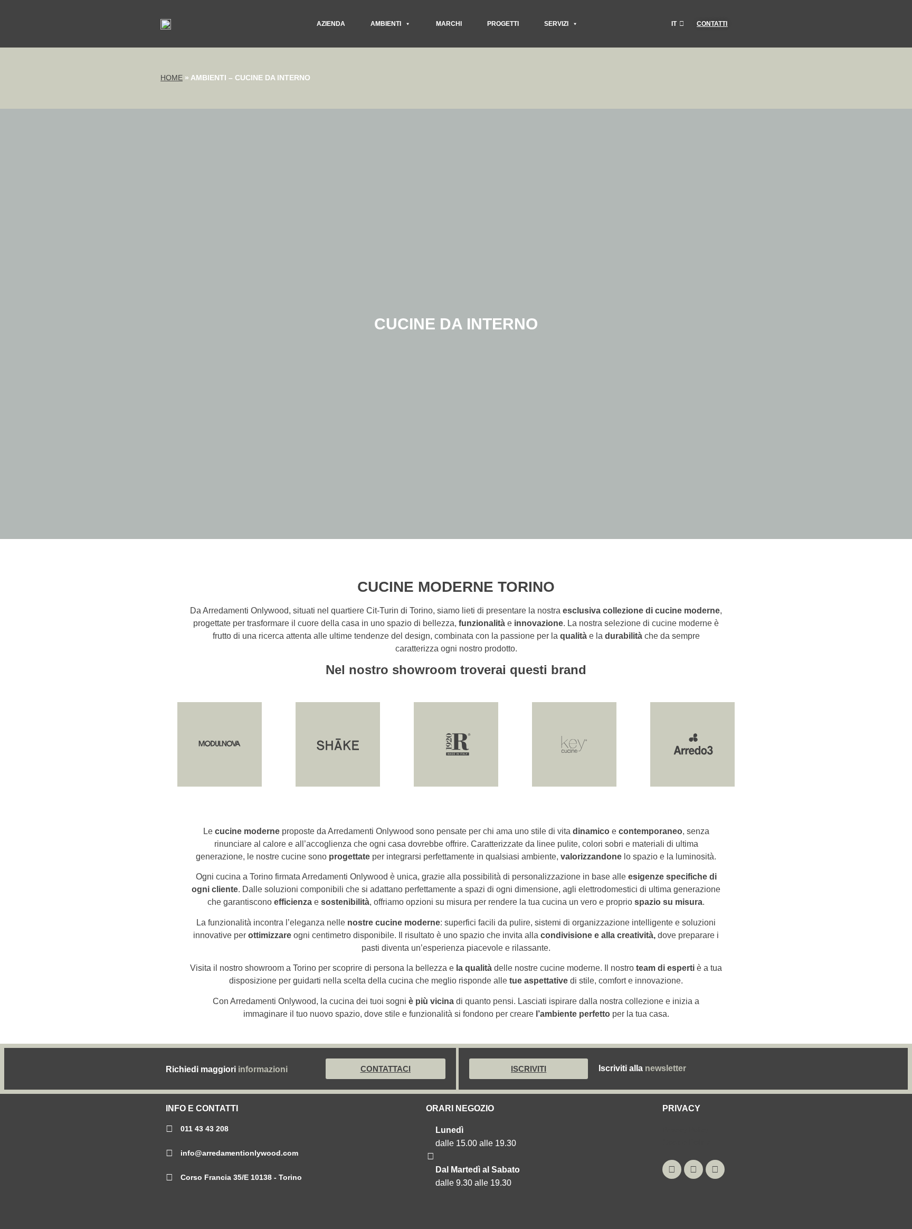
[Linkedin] (693, 1169)
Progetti (503, 23)
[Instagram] (671, 1169)
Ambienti (385, 23)
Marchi (449, 23)
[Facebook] (715, 1169)
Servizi (556, 23)
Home (171, 78)
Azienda (331, 23)
